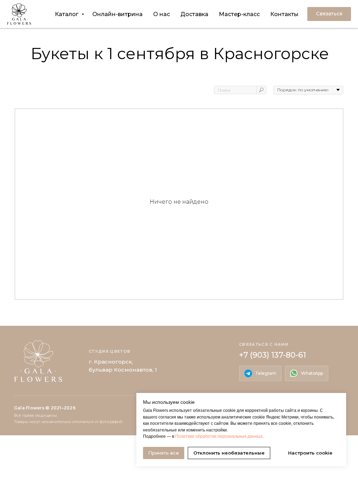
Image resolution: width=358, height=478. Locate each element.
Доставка (194, 14)
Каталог (67, 14)
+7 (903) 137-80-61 (272, 355)
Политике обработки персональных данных (219, 436)
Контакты (284, 14)
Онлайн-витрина (117, 14)
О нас (161, 14)
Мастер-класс (239, 14)
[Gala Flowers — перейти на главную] (38, 361)
